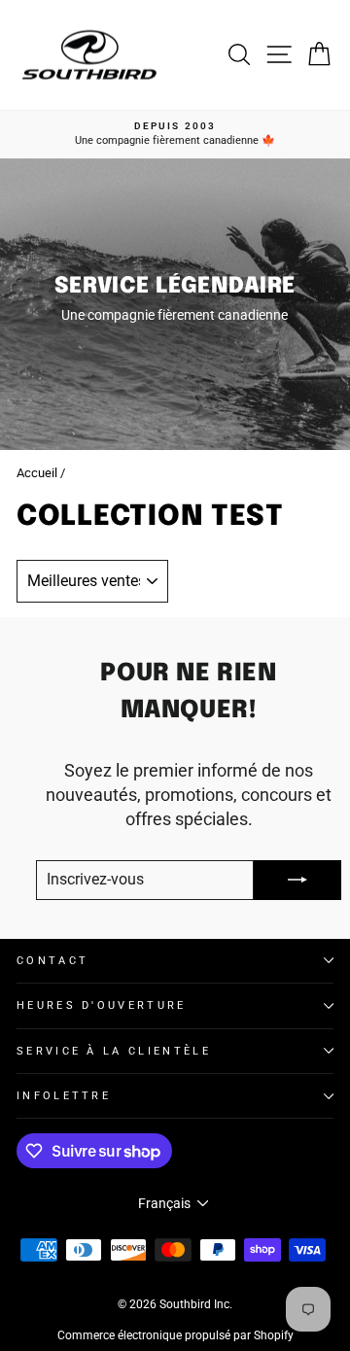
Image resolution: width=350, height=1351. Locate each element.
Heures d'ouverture (102, 1005)
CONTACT (52, 960)
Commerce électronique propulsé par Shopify (175, 1335)
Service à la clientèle (114, 1051)
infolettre (64, 1096)
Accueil (37, 473)
